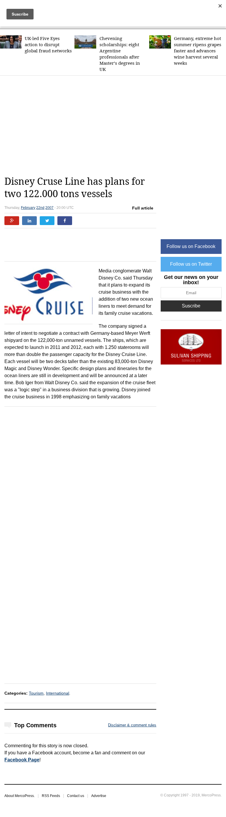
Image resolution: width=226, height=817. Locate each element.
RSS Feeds (51, 796)
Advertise (98, 796)
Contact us (75, 796)
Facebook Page (21, 759)
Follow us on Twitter (191, 264)
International (57, 693)
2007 (49, 208)
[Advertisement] (115, 125)
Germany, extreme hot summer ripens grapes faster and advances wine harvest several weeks (197, 51)
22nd (40, 208)
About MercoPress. (19, 796)
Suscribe (191, 305)
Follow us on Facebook (191, 246)
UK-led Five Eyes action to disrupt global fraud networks (48, 45)
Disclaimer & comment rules (132, 725)
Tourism (36, 693)
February (28, 208)
